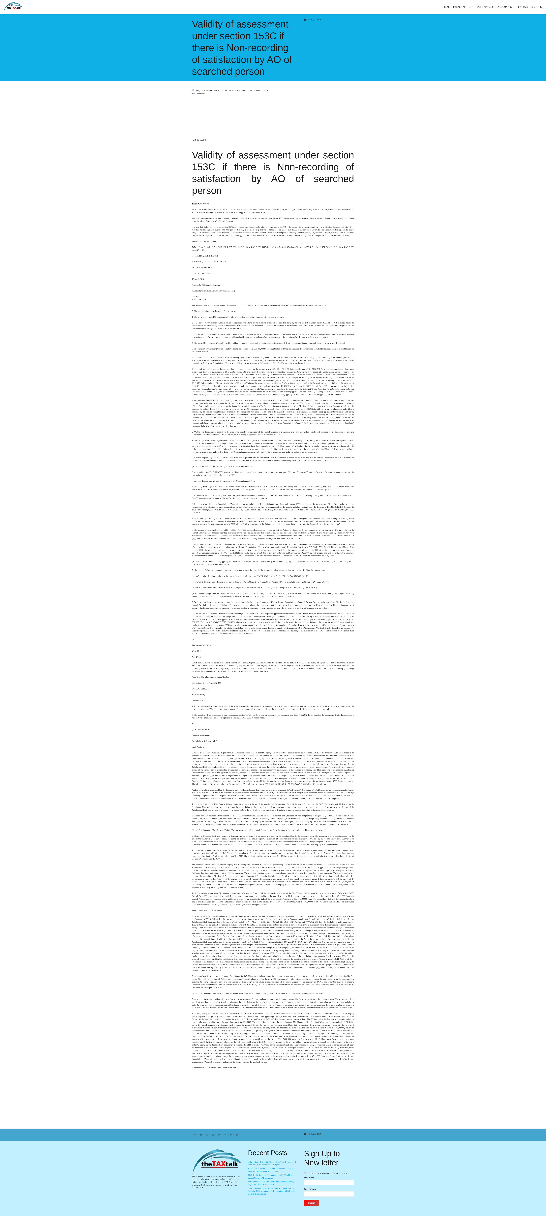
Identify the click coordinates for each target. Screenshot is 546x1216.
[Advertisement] (315, 115)
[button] (467, 7)
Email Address (310, 1189)
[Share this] (201, 1135)
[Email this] (195, 1135)
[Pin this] (219, 1135)
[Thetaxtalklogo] (13, 7)
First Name (309, 1178)
